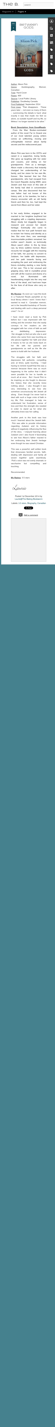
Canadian (41, 503)
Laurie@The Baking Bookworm (29, 498)
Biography (31, 503)
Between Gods (29, 26)
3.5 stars (22, 503)
